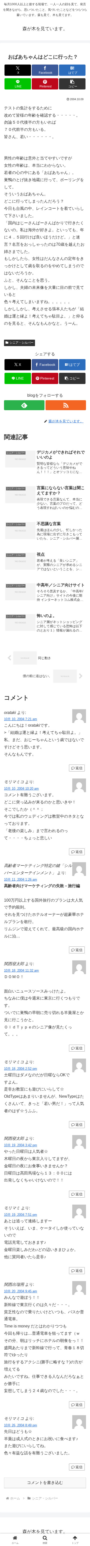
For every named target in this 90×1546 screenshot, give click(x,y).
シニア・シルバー (22, 342)
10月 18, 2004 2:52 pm (20, 1069)
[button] (72, 83)
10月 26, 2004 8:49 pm (20, 1425)
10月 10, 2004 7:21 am (20, 719)
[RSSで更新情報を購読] (66, 405)
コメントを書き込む (45, 1482)
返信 (79, 768)
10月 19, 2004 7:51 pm (20, 1215)
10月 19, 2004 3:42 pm (20, 1145)
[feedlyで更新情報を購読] (24, 405)
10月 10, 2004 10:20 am (21, 788)
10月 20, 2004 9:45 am (20, 1291)
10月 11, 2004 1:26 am (20, 879)
